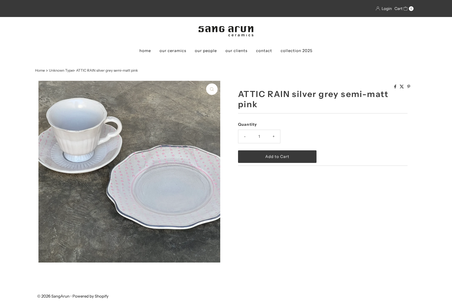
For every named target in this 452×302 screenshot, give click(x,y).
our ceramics (173, 50)
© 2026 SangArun (53, 296)
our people (206, 50)
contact (264, 50)
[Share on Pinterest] (408, 86)
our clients (236, 50)
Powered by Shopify (90, 296)
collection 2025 (297, 50)
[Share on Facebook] (395, 86)
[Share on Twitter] (402, 86)
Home (40, 70)
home (145, 50)
